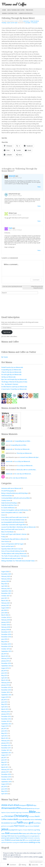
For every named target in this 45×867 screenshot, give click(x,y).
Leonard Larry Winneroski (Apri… (30, 457)
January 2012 (5, 743)
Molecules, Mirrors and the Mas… (27, 469)
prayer (7, 838)
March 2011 (4, 767)
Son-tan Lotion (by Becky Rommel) (12, 286)
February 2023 (5, 588)
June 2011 (4, 760)
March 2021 (4, 600)
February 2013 (5, 711)
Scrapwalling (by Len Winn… (22, 441)
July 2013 (4, 699)
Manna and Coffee (14, 4)
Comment (36, 280)
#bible (4, 805)
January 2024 (5, 581)
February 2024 (5, 579)
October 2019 (5, 617)
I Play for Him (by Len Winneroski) (11, 372)
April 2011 (4, 765)
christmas (31, 816)
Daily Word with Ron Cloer (9, 505)
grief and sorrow (5, 826)
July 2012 (4, 728)
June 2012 (4, 731)
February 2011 (5, 769)
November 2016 (6, 637)
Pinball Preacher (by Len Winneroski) (12, 367)
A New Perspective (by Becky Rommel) (37, 287)
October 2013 (5, 692)
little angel (33, 830)
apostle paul (36, 808)
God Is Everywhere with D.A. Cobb (11, 512)
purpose (12, 838)
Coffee (3, 819)
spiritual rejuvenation (7, 842)
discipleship (26, 819)
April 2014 (4, 678)
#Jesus (29, 805)
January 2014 (5, 685)
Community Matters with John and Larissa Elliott (15, 498)
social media (33, 840)
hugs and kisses (29, 826)
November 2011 (6, 748)
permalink (27, 22)
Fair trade (13, 823)
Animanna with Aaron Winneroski (11, 488)
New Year (17, 836)
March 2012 (4, 738)
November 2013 (6, 690)
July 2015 (4, 653)
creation (10, 819)
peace (3, 838)
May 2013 (4, 704)
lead (29, 830)
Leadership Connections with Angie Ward (13, 524)
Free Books (29, 10)
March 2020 (4, 615)
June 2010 (4, 789)
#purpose (29, 808)
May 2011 (4, 762)
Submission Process (26, 13)
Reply (39, 187)
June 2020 (4, 612)
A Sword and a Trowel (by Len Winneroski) (14, 389)
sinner (27, 840)
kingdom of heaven (23, 830)
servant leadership (16, 840)
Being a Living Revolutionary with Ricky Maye (14, 493)
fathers (25, 823)
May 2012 (4, 733)
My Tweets (4, 357)
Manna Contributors (9, 13)
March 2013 (4, 709)
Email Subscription (10, 317)
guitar (12, 826)
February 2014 (5, 682)
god (31, 822)
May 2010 (4, 791)
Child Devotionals (6, 495)
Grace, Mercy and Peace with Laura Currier (14, 517)
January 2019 (5, 622)
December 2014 (6, 663)
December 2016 (6, 634)
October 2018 (5, 624)
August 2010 (5, 784)
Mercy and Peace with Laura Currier (11, 529)
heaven (21, 826)
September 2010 (6, 781)
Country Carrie (5, 500)
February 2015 (5, 658)
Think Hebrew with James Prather (11, 558)
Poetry (3, 536)
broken (38, 812)
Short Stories (5, 541)
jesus (4, 829)
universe (26, 842)
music (12, 836)
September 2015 (6, 651)
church (37, 816)
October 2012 (5, 721)
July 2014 (4, 670)
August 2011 (5, 755)
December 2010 (6, 774)
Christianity (21, 816)
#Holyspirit (22, 805)
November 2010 (6, 777)
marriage (4, 836)
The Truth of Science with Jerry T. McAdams (14, 556)
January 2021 (5, 605)
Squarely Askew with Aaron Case (11, 549)
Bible (32, 812)
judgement (14, 830)
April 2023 (4, 586)
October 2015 (5, 649)
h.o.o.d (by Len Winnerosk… (22, 461)
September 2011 (6, 752)
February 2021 (5, 603)
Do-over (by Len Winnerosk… (23, 474)
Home (4, 10)
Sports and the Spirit (12, 22)
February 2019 (5, 620)
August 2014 (5, 668)
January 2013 (5, 714)
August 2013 (5, 697)
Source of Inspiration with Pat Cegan (12, 544)
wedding (32, 842)
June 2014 (4, 673)
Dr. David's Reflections (8, 507)
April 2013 (4, 707)
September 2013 (6, 695)
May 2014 (4, 675)
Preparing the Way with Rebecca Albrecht (13, 539)
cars (2, 816)
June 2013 (4, 702)
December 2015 (6, 644)
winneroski (26, 21)
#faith (10, 805)
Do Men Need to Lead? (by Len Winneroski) (14, 386)
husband (36, 826)
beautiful (13, 812)
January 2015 (5, 661)
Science (8, 840)
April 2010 (4, 793)
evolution (7, 823)
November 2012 (6, 719)
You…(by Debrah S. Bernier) (9, 384)
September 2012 (6, 724)
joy (9, 830)
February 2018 (5, 627)
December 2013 (6, 687)
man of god (37, 833)
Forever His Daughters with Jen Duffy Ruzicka (14, 510)
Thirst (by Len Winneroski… (22, 449)
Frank (10, 228)
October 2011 (5, 750)
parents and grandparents (33, 836)
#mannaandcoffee (11, 808)
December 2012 (6, 716)
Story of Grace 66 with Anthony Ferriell (12, 551)
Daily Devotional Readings (9, 503)
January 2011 (5, 772)
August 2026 (5, 571)
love (7, 833)
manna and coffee (27, 833)
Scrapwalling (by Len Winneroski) (11, 369)
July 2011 (4, 757)
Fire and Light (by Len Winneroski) (11, 374)
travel (21, 842)
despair (20, 819)
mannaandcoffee (16, 833)
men (8, 836)
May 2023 (4, 583)
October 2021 (5, 595)
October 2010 (5, 779)
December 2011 (6, 745)
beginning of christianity (22, 812)
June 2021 (4, 598)
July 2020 (4, 610)
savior (2, 840)
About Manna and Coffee (15, 10)
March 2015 (4, 656)
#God (16, 805)
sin (24, 840)
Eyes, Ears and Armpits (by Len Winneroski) (14, 379)
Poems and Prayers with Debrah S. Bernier (14, 534)
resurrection (24, 838)
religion (17, 838)
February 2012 (5, 740)
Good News (37, 823)
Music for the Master (7, 532)
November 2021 (6, 593)
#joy (34, 805)
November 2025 (6, 574)
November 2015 (6, 646)
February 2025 (5, 576)
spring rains (16, 842)
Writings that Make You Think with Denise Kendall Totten (18, 561)
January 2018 (5, 629)
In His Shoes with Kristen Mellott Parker (13, 520)
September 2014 (6, 666)
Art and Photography (7, 491)
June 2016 (4, 639)
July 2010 (4, 786)
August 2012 (5, 726)
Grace (3, 515)
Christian (9, 816)
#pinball (23, 808)
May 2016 (4, 641)
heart (16, 826)
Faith (20, 822)
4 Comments (34, 22)
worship (37, 842)
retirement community (34, 838)
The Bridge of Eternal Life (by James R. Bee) (14, 382)
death (15, 819)
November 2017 (6, 632)
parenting (22, 836)
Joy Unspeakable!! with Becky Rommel (12, 522)
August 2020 (5, 608)
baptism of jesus (5, 812)
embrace (32, 819)
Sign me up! (6, 332)
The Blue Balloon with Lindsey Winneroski (13, 553)
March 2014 (4, 680)
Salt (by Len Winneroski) (8, 377)
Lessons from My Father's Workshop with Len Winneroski (18, 527)
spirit (38, 840)
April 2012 (4, 736)
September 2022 (6, 591)
